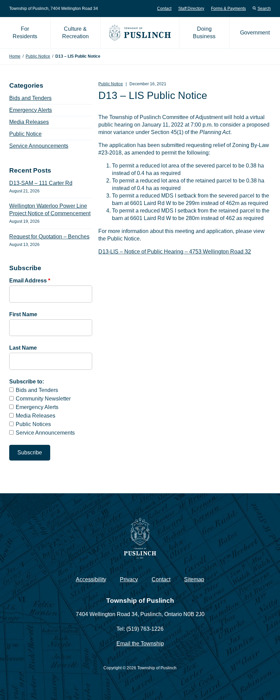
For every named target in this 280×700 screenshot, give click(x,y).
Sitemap (194, 579)
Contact (164, 8)
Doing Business (204, 32)
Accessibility (91, 579)
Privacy (129, 579)
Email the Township (140, 643)
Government (255, 32)
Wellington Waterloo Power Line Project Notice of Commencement (49, 209)
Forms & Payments (228, 8)
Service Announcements (38, 146)
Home (14, 56)
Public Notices (33, 424)
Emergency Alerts (30, 110)
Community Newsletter (43, 399)
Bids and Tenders (30, 98)
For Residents (25, 32)
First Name (23, 314)
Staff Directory (191, 8)
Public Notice (38, 56)
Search (264, 8)
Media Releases (29, 122)
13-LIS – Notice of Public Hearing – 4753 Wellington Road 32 (176, 251)
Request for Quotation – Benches (49, 236)
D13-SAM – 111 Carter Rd (40, 183)
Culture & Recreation (75, 32)
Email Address (29, 280)
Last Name (23, 348)
